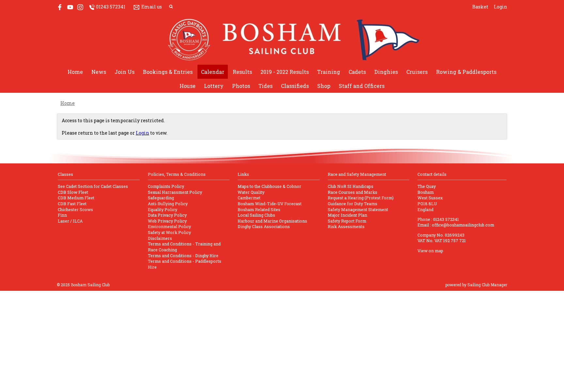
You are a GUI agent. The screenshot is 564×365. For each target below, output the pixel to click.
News (98, 71)
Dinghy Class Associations (264, 226)
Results (242, 71)
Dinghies (386, 71)
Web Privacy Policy (167, 221)
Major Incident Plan (347, 215)
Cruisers (417, 71)
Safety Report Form (347, 221)
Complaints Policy (166, 186)
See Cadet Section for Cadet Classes (93, 186)
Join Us (124, 71)
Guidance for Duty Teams (352, 203)
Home (75, 71)
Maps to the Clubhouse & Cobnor (269, 186)
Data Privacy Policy (167, 215)
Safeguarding (161, 197)
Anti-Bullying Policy (168, 203)
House (188, 85)
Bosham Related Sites (259, 209)
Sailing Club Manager (487, 284)
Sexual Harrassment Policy (175, 192)
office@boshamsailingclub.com (463, 224)
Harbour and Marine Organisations (272, 221)
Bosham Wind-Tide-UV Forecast (270, 203)
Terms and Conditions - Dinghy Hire (183, 255)
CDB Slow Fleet (73, 192)
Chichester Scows (75, 209)
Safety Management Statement (358, 209)
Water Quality (251, 192)
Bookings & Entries (168, 71)
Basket (480, 7)
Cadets (357, 71)
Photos (241, 85)
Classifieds (295, 85)
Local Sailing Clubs (256, 215)
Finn (62, 215)
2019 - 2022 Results (284, 71)
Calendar (212, 71)
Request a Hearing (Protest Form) (361, 197)
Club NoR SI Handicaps (350, 186)
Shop (323, 85)
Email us (151, 7)
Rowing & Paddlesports (466, 71)
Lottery (214, 85)
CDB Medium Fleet (76, 197)
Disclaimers (160, 238)
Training (328, 71)
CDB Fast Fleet (72, 203)
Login (500, 7)
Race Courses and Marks (352, 192)
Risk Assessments (346, 226)
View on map (430, 250)
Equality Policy (162, 209)
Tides (265, 85)
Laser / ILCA (70, 221)
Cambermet (249, 197)
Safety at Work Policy (169, 232)
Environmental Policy (169, 226)
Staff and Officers (361, 85)
